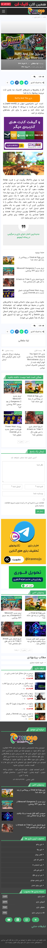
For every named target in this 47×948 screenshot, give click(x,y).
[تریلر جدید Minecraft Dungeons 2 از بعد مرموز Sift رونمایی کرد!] (8, 271)
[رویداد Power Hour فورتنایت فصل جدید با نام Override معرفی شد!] (8, 293)
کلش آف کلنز (38, 860)
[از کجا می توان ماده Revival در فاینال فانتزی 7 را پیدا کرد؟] (40, 716)
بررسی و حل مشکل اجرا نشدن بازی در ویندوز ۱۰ (18, 674)
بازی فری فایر (38, 870)
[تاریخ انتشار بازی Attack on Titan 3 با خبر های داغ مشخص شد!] (8, 282)
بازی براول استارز (37, 885)
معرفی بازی (40, 907)
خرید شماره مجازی (36, 662)
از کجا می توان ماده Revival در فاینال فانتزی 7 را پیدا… (19, 715)
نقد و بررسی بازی (38, 912)
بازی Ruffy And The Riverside (23, 99)
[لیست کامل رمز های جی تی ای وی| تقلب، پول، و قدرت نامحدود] (40, 686)
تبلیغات (42, 623)
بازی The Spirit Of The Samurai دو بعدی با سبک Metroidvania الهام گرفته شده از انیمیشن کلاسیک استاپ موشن (35, 361)
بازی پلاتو (39, 844)
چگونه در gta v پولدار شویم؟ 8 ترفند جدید (19, 704)
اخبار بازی (39, 48)
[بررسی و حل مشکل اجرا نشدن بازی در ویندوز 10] (40, 676)
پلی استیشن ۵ (37, 865)
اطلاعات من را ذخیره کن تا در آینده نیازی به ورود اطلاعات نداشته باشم (24, 504)
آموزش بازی (40, 902)
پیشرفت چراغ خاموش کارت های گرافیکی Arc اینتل (11, 357)
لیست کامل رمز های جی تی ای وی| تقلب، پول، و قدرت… (17, 684)
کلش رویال (38, 854)
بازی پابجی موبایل (36, 880)
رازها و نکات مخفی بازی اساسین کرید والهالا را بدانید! (19, 694)
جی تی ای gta (37, 875)
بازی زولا (39, 849)
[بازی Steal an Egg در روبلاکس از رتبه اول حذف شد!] (8, 260)
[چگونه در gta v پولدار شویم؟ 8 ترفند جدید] (40, 706)
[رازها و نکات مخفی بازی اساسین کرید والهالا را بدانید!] (40, 696)
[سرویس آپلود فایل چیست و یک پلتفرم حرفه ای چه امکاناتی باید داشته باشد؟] (35, 629)
